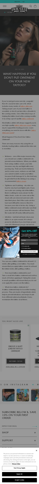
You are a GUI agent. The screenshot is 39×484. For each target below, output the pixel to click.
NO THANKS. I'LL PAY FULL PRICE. (29, 254)
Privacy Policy (16, 464)
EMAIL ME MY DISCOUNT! (29, 251)
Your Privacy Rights (19, 468)
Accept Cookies (19, 480)
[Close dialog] (38, 227)
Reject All (19, 474)
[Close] (36, 450)
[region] (19, 466)
